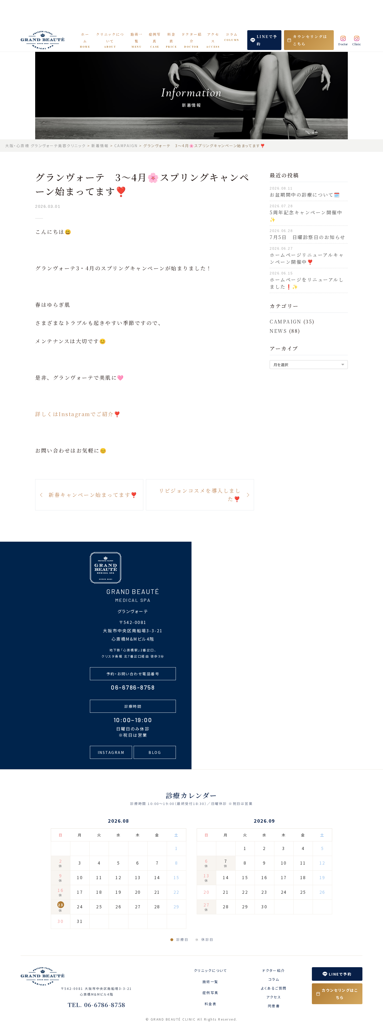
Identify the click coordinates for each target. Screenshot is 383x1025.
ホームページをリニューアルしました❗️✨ (307, 283)
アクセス (213, 40)
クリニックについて (110, 40)
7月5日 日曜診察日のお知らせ (307, 237)
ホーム (85, 40)
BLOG (155, 752)
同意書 (274, 1005)
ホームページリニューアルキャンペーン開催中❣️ (307, 258)
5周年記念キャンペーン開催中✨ (306, 216)
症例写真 (155, 40)
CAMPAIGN (285, 321)
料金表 (171, 40)
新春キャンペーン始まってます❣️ (93, 494)
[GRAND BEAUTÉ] (46, 40)
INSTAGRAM (111, 752)
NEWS (278, 330)
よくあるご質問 (274, 988)
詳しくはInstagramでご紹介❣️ (78, 414)
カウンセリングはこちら (310, 40)
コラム (231, 37)
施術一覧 (137, 40)
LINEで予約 (267, 40)
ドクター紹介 (192, 40)
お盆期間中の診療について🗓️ (305, 194)
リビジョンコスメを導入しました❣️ (200, 495)
